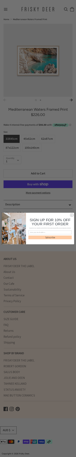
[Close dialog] (71, 215)
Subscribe (50, 237)
